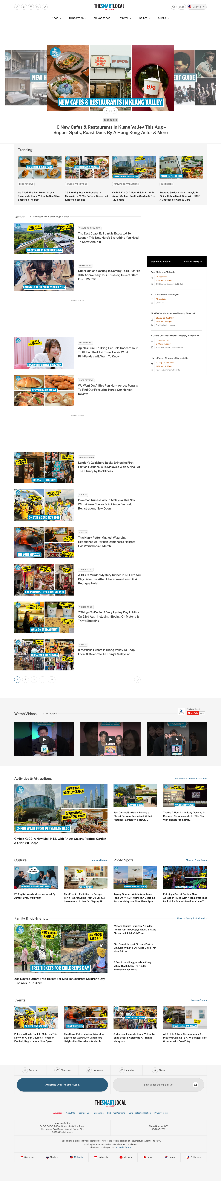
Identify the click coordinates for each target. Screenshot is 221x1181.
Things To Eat (102, 18)
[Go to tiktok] (45, 7)
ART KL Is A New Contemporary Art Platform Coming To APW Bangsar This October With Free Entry (185, 1038)
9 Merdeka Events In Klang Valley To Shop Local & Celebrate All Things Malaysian (106, 652)
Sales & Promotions (76, 184)
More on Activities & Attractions (191, 778)
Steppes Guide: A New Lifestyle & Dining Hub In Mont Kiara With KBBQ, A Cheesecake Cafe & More (180, 196)
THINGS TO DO (76, 18)
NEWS (55, 18)
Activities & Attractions (126, 184)
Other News (85, 266)
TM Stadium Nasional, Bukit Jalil (169, 284)
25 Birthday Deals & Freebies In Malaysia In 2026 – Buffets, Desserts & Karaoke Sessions (86, 196)
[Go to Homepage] (109, 7)
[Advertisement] (77, 316)
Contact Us (83, 1113)
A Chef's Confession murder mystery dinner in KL (175, 335)
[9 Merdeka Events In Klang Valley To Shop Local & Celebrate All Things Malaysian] (44, 654)
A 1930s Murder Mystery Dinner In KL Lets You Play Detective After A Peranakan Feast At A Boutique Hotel (109, 579)
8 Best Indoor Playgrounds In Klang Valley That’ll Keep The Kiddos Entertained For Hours (132, 966)
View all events (191, 261)
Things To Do (85, 570)
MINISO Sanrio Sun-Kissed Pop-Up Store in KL (174, 313)
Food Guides (110, 120)
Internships (98, 1113)
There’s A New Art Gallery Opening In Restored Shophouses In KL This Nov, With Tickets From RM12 (184, 816)
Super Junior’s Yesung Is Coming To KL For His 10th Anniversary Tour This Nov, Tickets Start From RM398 (109, 275)
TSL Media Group (122, 1147)
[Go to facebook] (17, 7)
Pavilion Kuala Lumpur (165, 325)
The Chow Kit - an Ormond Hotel (169, 347)
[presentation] (191, 711)
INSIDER (143, 18)
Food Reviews (26, 184)
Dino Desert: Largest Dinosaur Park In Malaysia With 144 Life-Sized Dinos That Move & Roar (135, 948)
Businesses (167, 184)
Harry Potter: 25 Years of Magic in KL (169, 358)
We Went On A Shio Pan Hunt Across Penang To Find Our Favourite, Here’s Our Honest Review (108, 390)
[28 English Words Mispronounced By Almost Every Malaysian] (36, 877)
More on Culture (99, 860)
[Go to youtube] (38, 7)
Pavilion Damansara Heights (168, 370)
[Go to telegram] (24, 7)
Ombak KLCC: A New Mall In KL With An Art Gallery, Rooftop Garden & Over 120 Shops (134, 196)
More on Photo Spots (196, 860)
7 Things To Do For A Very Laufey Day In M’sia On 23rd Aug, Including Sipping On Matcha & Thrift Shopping (108, 617)
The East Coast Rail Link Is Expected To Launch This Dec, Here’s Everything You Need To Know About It (108, 238)
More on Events (199, 1000)
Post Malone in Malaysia (163, 272)
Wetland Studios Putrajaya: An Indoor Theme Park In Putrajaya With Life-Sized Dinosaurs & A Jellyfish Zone (135, 930)
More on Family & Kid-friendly (192, 918)
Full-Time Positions (116, 1113)
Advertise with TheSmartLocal (62, 1084)
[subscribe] (195, 1084)
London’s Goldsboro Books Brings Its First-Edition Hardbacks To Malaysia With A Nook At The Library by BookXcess (109, 467)
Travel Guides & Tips (89, 228)
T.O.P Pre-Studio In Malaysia (165, 294)
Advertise (57, 1113)
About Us (70, 1113)
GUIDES (162, 18)
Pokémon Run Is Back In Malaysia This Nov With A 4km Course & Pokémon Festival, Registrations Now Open (106, 504)
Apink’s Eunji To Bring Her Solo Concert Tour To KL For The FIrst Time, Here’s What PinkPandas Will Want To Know (107, 352)
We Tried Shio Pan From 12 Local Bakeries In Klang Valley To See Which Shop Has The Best (39, 196)
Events (83, 495)
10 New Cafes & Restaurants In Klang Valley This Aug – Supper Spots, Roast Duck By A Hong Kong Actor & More (110, 129)
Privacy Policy (161, 1113)
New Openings (86, 457)
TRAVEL (124, 18)
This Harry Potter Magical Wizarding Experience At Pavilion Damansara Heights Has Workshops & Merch (106, 542)
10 (51, 679)
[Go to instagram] (31, 7)
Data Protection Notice (140, 1113)
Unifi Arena (161, 303)
